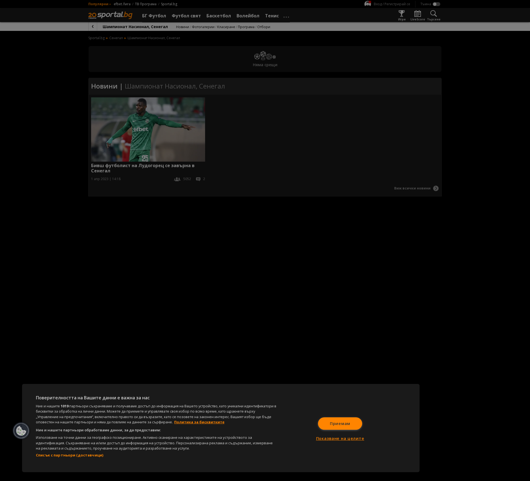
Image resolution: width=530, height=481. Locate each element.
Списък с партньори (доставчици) (69, 455)
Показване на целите (340, 438)
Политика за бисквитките (199, 421)
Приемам (340, 423)
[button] (21, 431)
